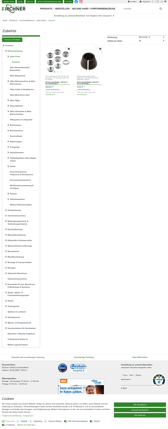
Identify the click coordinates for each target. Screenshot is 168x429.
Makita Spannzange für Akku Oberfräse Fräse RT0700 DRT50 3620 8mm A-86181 (87, 77)
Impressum (28, 416)
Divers (139, 375)
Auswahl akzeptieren (140, 410)
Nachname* (126, 379)
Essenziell (10, 421)
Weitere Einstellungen (26, 425)
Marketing (38, 421)
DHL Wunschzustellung (77, 421)
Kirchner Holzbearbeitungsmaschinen (49, 1)
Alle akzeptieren (140, 405)
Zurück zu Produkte (12, 40)
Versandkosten (50, 94)
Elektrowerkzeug (27, 20)
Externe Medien (55, 421)
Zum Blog (69, 1)
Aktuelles (8, 1)
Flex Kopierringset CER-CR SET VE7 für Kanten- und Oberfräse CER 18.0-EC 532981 (57, 77)
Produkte (46, 8)
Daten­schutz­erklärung (12, 416)
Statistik (24, 421)
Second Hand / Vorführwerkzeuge (93, 8)
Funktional (10, 425)
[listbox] (58, 60)
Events (20, 1)
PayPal (97, 421)
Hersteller (62, 8)
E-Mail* (124, 388)
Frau (125, 375)
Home (5, 20)
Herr (132, 375)
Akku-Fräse (41, 20)
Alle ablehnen (140, 415)
